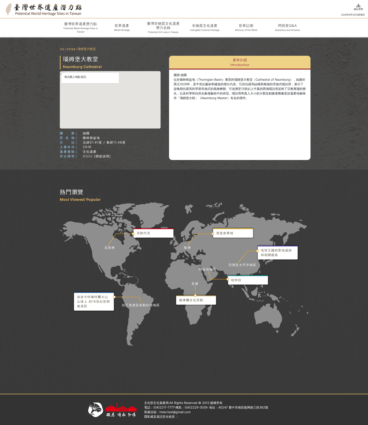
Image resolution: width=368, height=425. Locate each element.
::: (4, 8)
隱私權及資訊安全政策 (159, 416)
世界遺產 (71, 49)
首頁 (62, 49)
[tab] (239, 63)
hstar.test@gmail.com (175, 412)
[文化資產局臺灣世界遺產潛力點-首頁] (43, 9)
